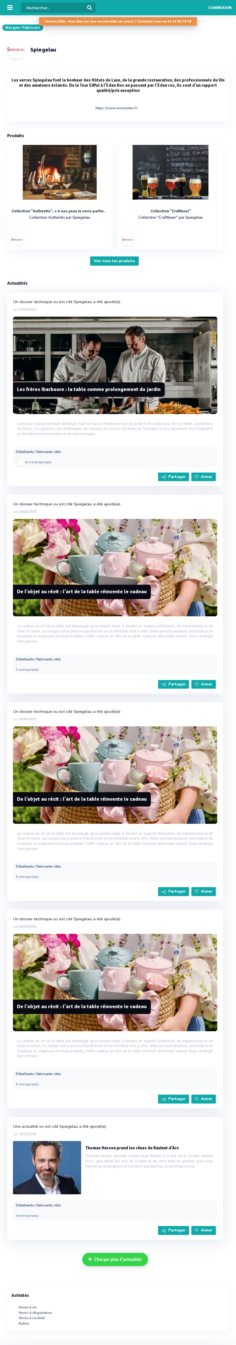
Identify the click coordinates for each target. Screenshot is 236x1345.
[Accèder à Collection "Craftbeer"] (170, 172)
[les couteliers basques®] (20, 461)
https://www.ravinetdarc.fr (117, 108)
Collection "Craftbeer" (171, 211)
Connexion (220, 8)
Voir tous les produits (114, 261)
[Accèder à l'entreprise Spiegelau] (17, 239)
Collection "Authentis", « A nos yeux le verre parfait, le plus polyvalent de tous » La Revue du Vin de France (60, 211)
